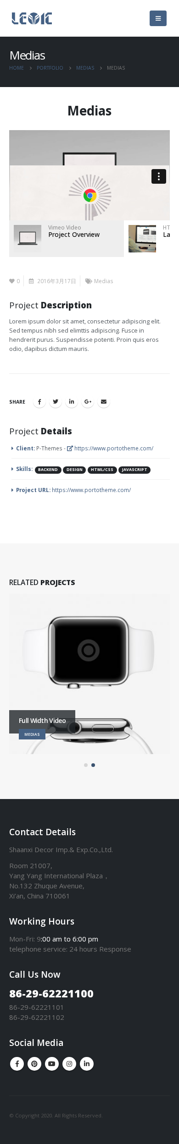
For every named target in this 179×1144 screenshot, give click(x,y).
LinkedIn (71, 401)
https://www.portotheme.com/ (113, 448)
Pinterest (34, 1064)
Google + (87, 401)
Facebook (39, 401)
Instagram (69, 1064)
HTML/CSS (102, 469)
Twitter (55, 401)
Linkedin (87, 1064)
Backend (48, 469)
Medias (103, 281)
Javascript (134, 469)
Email (103, 401)
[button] (86, 765)
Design (75, 469)
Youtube (52, 1064)
